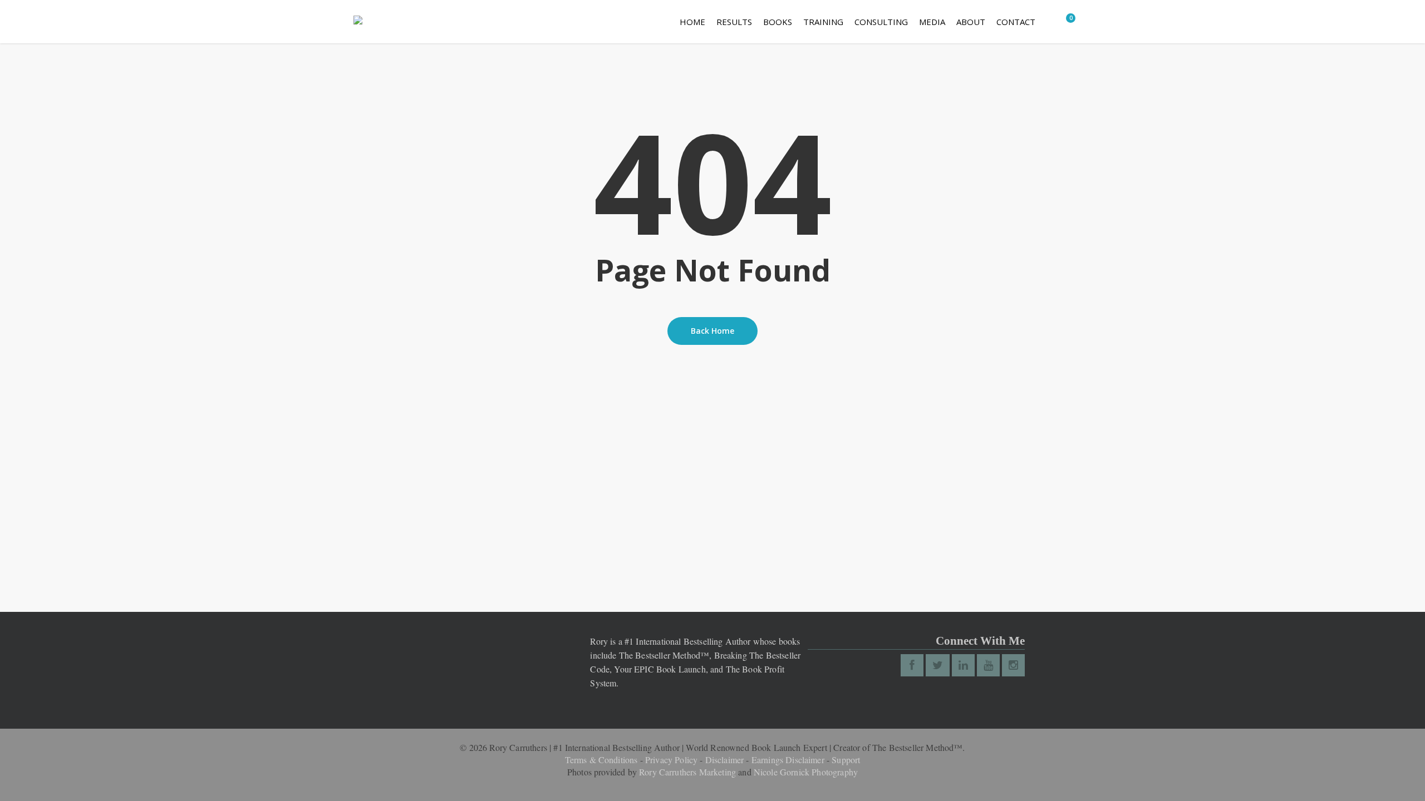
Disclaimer (724, 759)
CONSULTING (881, 22)
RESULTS (734, 22)
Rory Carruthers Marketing (687, 772)
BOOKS (777, 22)
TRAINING (823, 22)
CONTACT (1015, 22)
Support (846, 759)
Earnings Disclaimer (787, 759)
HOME (692, 22)
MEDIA (932, 22)
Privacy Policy (671, 759)
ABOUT (970, 22)
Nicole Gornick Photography (806, 772)
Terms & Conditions (601, 759)
